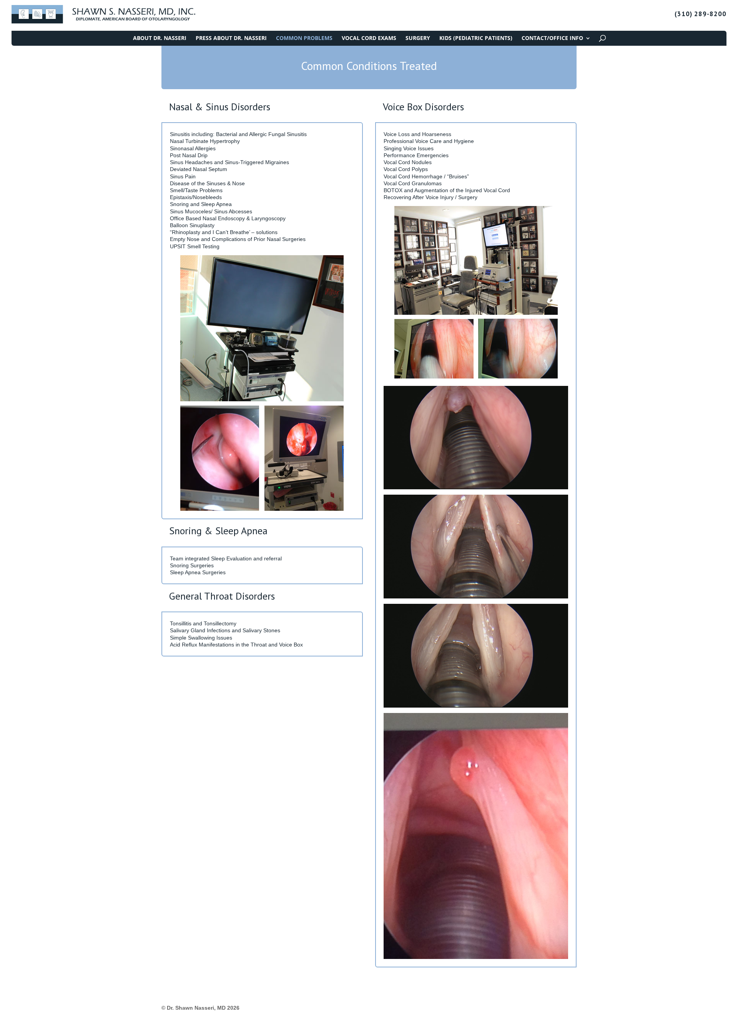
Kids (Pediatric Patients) (475, 38)
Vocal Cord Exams (369, 38)
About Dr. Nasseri (159, 38)
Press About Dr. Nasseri (231, 38)
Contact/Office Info (552, 38)
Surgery (418, 38)
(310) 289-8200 (700, 14)
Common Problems (304, 38)
